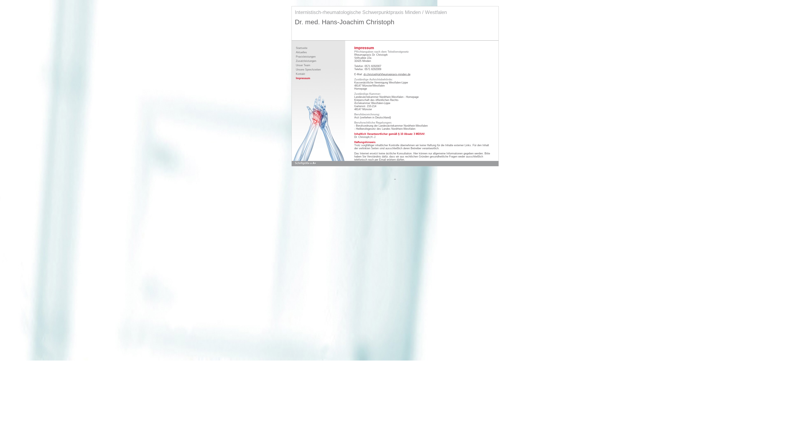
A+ (314, 163)
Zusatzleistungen (306, 60)
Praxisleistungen (306, 56)
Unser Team (303, 65)
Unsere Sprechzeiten (308, 69)
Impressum (303, 78)
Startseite (301, 48)
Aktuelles (301, 52)
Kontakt (300, 73)
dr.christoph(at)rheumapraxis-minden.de (387, 74)
